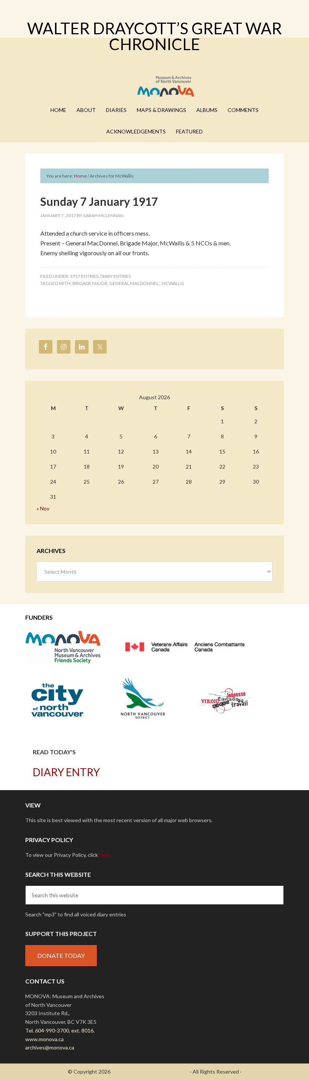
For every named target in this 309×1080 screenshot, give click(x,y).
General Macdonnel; (134, 283)
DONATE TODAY (61, 955)
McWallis (173, 283)
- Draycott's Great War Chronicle (150, 1071)
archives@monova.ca (49, 1047)
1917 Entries (84, 276)
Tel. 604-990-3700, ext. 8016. (60, 1030)
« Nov (43, 508)
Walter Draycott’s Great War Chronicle (154, 36)
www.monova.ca (44, 1039)
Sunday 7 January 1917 (99, 201)
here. (105, 855)
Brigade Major (89, 283)
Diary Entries (115, 276)
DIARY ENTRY (66, 772)
